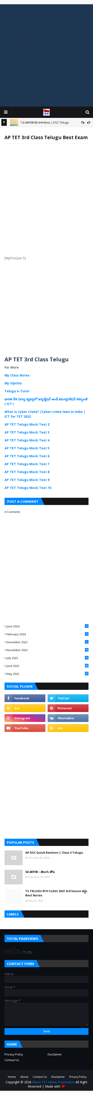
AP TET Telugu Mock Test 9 (27, 480)
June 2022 (47, 666)
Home (12, 1077)
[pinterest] (68, 708)
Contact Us (12, 1060)
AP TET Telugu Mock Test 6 (27, 456)
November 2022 (47, 650)
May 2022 (47, 674)
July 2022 (47, 658)
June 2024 (46, 626)
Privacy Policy (14, 1054)
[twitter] (68, 698)
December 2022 (46, 642)
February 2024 (47, 634)
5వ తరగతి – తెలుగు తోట (40, 872)
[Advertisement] (46, 55)
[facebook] (25, 698)
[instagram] (25, 718)
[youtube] (25, 728)
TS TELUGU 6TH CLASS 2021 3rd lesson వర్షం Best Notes (56, 893)
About (24, 1077)
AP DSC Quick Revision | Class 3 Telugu (54, 852)
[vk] (68, 718)
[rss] (25, 708)
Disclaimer (55, 1054)
